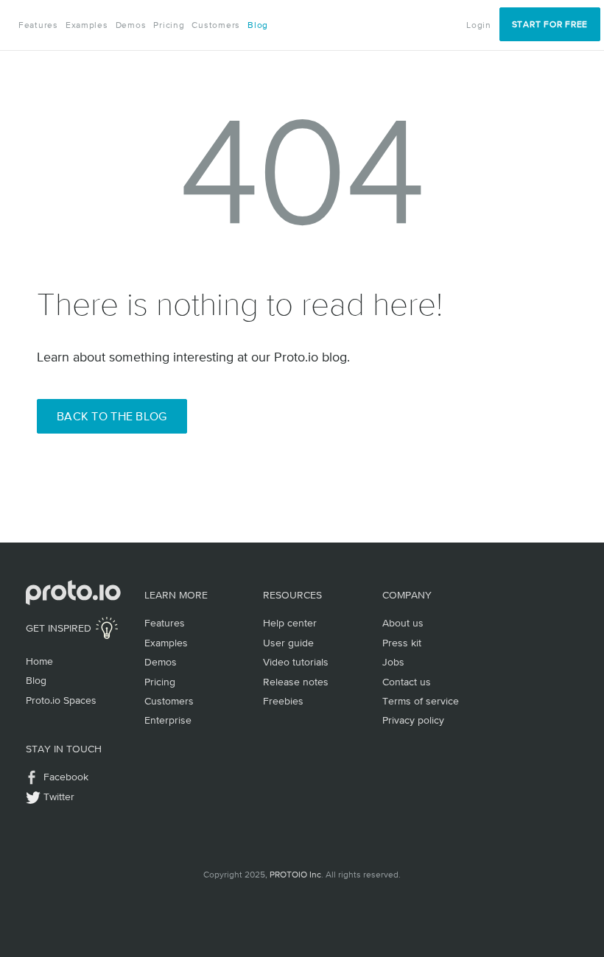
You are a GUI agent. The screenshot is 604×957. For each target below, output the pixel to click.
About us (403, 623)
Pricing (168, 25)
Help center (290, 623)
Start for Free (550, 24)
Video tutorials (296, 662)
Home (39, 661)
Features (38, 25)
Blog (257, 25)
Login (478, 25)
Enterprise (168, 720)
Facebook (65, 777)
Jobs (393, 662)
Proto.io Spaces (61, 700)
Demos (131, 25)
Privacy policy (413, 720)
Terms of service (420, 701)
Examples (87, 25)
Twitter (58, 796)
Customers (216, 25)
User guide (288, 643)
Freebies (283, 701)
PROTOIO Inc (295, 874)
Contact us (406, 682)
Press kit (401, 643)
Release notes (296, 682)
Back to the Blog (112, 416)
